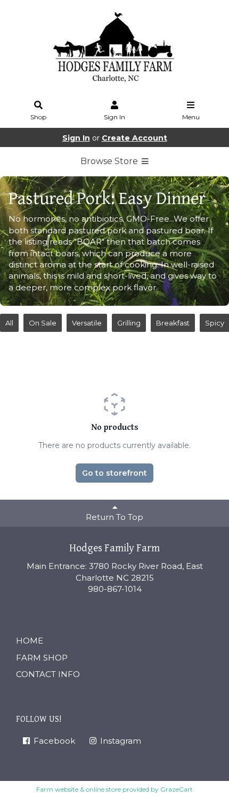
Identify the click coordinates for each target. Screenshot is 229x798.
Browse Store (110, 161)
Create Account (134, 138)
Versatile (87, 323)
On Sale (42, 323)
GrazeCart (176, 789)
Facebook (53, 741)
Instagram (119, 741)
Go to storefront (114, 473)
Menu (191, 117)
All (9, 323)
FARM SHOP (42, 658)
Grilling (129, 323)
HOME (29, 641)
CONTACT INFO (48, 674)
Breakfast (173, 323)
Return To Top (114, 517)
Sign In (114, 117)
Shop (38, 117)
